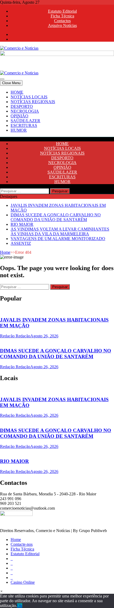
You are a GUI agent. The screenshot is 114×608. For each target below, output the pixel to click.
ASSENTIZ (21, 243)
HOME (17, 92)
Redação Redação (15, 336)
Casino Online (23, 582)
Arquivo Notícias (62, 25)
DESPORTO (22, 106)
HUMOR (19, 130)
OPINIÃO (19, 116)
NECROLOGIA (25, 111)
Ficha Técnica (62, 16)
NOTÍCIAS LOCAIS (29, 97)
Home (5, 252)
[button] (1, 591)
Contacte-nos (22, 544)
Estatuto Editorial (62, 11)
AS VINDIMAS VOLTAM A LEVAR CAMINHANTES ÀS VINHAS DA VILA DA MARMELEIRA (60, 231)
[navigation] (57, 111)
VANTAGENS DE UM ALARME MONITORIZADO (58, 238)
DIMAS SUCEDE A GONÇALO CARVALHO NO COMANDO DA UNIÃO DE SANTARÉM (56, 217)
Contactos (62, 20)
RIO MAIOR (22, 224)
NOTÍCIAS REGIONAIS (33, 101)
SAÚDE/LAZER (25, 120)
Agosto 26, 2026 (44, 336)
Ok (19, 605)
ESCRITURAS (24, 125)
